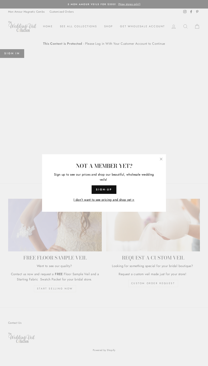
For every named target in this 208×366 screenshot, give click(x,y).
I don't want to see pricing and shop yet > (104, 199)
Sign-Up (104, 189)
